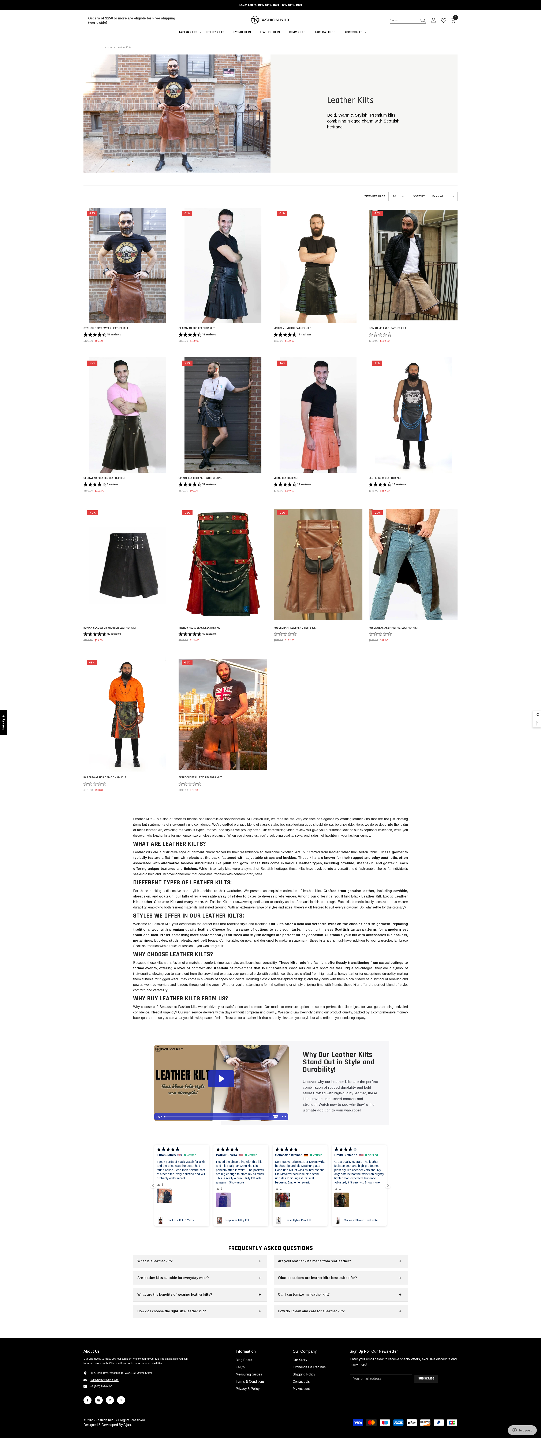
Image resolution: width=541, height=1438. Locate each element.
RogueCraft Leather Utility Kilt (295, 628)
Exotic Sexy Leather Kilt (385, 478)
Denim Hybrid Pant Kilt (238, 1220)
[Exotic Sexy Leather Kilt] (413, 415)
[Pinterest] (110, 1400)
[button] (397, 196)
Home (108, 47)
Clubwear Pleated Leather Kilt (104, 478)
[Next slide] (388, 1185)
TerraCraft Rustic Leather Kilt (200, 777)
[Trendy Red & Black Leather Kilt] (223, 564)
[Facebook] (87, 1400)
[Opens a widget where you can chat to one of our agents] (522, 1430)
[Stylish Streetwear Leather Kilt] (127, 265)
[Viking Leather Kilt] (318, 415)
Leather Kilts (124, 47)
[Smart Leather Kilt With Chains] (223, 415)
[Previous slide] (153, 1185)
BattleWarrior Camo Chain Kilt (105, 777)
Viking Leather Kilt (286, 478)
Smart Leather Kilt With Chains (200, 478)
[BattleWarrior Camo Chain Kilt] (127, 714)
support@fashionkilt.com (104, 1379)
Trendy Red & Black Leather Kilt (200, 628)
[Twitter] (121, 1400)
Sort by (419, 196)
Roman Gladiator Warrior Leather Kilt (109, 628)
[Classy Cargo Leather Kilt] (223, 265)
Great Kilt (349, 1220)
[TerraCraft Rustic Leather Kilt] (223, 714)
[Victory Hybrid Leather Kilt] (318, 265)
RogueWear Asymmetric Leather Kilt (393, 628)
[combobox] (404, 20)
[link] (176, 113)
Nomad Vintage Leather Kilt (387, 328)
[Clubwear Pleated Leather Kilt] (127, 415)
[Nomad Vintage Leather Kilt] (413, 265)
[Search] (408, 20)
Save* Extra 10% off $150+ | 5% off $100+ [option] (271, 5)
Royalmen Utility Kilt (178, 1220)
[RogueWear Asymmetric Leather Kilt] (413, 564)
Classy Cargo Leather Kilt (197, 328)
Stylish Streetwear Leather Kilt (106, 328)
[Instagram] (99, 1400)
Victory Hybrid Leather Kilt (292, 328)
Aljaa (127, 1425)
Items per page (374, 196)
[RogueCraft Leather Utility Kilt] (318, 564)
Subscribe (426, 1378)
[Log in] (433, 20)
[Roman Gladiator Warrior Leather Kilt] (127, 564)
